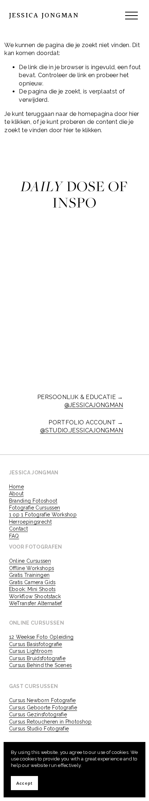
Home (16, 487)
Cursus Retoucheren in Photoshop (50, 722)
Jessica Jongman (44, 15)
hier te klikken (82, 130)
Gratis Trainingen (29, 575)
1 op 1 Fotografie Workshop (43, 514)
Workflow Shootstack (35, 596)
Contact (18, 529)
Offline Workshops (31, 568)
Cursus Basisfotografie (35, 644)
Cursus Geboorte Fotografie (43, 707)
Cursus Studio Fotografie (39, 728)
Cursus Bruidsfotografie (37, 658)
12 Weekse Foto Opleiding (41, 637)
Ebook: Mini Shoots (32, 589)
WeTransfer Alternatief (35, 603)
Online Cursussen (30, 561)
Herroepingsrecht (30, 522)
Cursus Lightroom (30, 651)
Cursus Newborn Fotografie (42, 700)
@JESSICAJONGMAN (93, 405)
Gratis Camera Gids (32, 582)
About (16, 493)
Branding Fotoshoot (33, 501)
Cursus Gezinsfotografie (38, 714)
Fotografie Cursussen (34, 508)
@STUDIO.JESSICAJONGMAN (81, 430)
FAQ (14, 536)
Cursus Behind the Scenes (40, 665)
